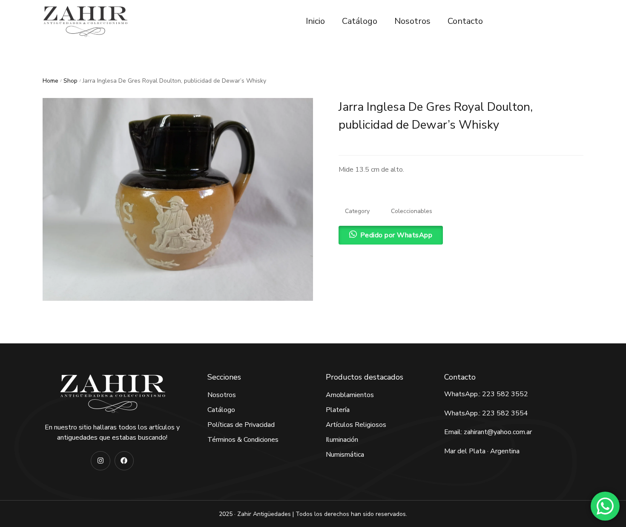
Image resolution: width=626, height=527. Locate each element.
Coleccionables (411, 211)
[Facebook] (124, 460)
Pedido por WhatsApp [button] (396, 235)
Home (50, 81)
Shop (70, 81)
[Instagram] (100, 460)
